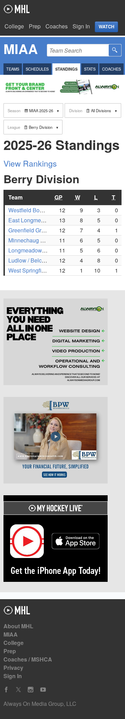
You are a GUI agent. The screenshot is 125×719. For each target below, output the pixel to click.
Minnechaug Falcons (34, 240)
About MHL (18, 626)
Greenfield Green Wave (37, 230)
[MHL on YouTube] (43, 690)
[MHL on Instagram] (30, 690)
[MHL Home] (16, 612)
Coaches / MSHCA (27, 659)
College (14, 26)
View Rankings (30, 163)
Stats (89, 69)
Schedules (37, 69)
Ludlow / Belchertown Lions (42, 260)
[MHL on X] (18, 690)
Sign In (81, 26)
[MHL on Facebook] (6, 690)
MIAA (10, 634)
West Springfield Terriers (38, 270)
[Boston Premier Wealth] (62, 441)
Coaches (56, 26)
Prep (35, 26)
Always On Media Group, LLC (39, 704)
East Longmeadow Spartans (43, 220)
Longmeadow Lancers (35, 250)
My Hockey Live (16, 9)
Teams (12, 69)
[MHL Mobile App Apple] (62, 539)
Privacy (13, 668)
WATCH (106, 27)
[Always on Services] (62, 343)
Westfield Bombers (31, 210)
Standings (66, 69)
